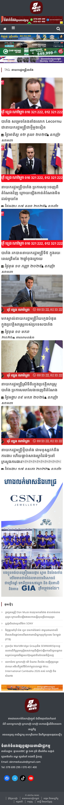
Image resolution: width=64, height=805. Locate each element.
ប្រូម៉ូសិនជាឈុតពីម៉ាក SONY (19, 623)
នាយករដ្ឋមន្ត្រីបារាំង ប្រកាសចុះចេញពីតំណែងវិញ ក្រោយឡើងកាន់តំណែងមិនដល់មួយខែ (30, 192)
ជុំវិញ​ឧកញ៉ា (13, 798)
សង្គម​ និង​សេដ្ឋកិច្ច (51, 798)
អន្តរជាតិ (19, 801)
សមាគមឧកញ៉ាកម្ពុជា (30, 798)
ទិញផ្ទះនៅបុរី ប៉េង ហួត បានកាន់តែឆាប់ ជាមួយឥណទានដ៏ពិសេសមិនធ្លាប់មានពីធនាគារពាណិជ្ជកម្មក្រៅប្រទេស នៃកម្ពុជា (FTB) (33, 634)
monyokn (25, 337)
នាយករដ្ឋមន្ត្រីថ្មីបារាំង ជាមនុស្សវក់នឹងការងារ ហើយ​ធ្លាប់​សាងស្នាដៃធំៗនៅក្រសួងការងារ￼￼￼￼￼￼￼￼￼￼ (31, 455)
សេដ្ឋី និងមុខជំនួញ (44, 801)
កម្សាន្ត (30, 801)
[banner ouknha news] (32, 19)
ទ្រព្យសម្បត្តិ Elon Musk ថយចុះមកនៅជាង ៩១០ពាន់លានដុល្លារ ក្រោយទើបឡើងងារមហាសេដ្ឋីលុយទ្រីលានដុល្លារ (32, 614)
